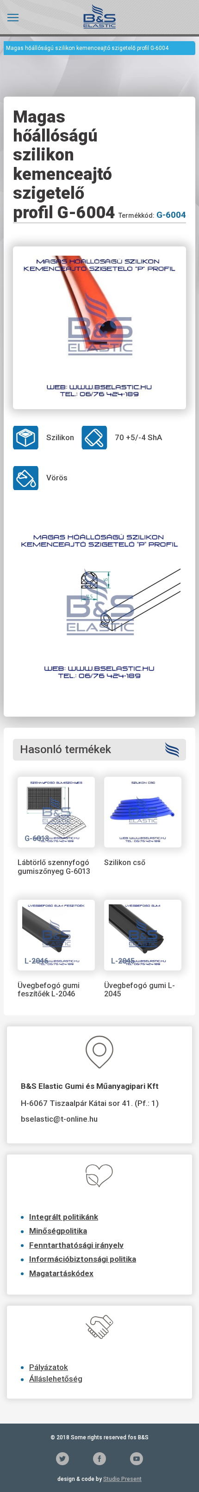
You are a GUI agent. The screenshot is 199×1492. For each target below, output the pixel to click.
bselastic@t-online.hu (59, 1119)
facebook (99, 1458)
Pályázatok (48, 1367)
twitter (62, 1458)
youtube (136, 1458)
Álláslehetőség (55, 1378)
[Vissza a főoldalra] (99, 16)
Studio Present (122, 1479)
